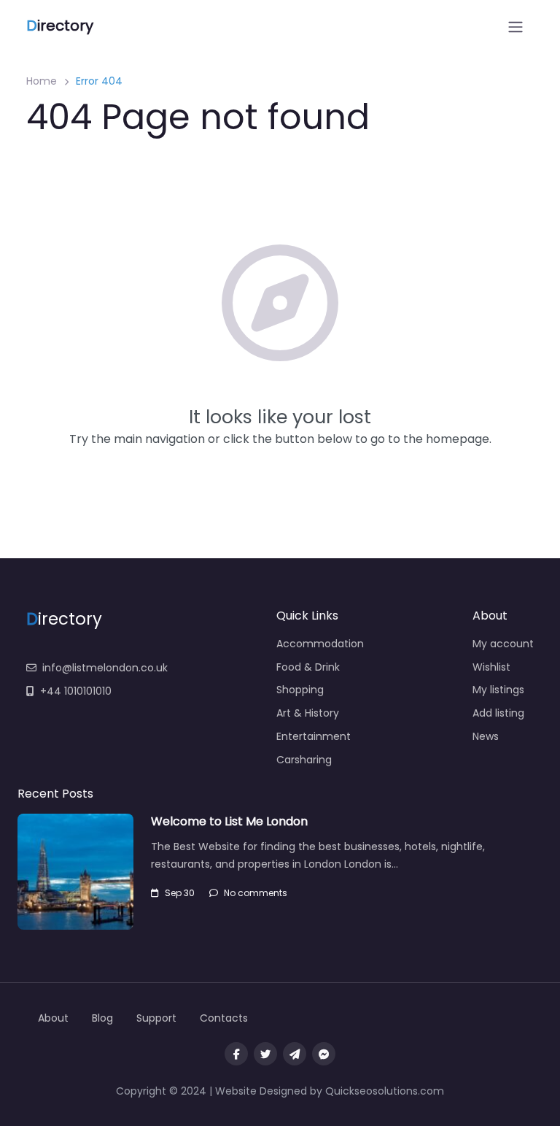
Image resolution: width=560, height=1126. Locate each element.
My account (503, 643)
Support (156, 1018)
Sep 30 (180, 893)
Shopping (300, 689)
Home (41, 81)
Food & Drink (308, 667)
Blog (102, 1018)
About (53, 1018)
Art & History (307, 713)
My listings (498, 689)
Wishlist (491, 667)
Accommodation (320, 643)
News (485, 736)
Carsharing (304, 759)
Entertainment (313, 736)
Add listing (498, 713)
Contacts (224, 1018)
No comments (255, 893)
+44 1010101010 (76, 691)
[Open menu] (515, 27)
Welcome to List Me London (229, 821)
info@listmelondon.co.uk (105, 667)
